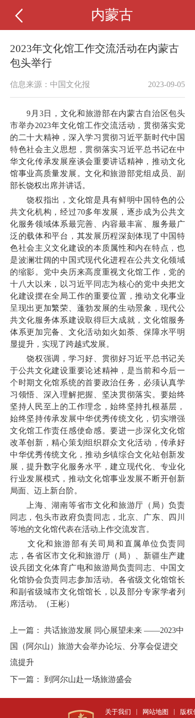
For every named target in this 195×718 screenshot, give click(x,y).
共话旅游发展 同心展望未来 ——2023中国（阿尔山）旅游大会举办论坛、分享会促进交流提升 (97, 646)
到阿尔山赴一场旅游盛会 (88, 679)
